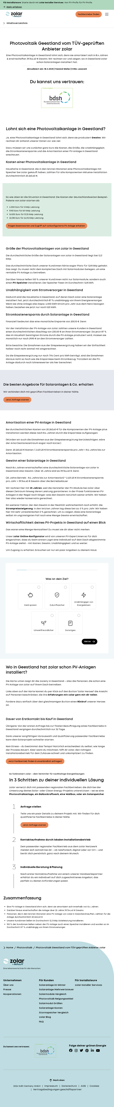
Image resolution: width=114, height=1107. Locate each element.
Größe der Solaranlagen (45, 255)
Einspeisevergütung (63, 345)
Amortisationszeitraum (24, 443)
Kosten (37, 429)
